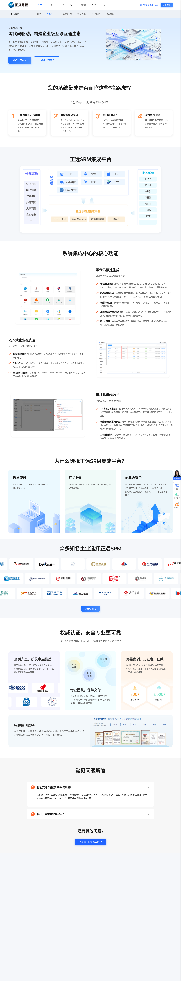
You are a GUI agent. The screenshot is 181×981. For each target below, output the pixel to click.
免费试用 (167, 5)
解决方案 (81, 13)
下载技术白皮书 (47, 60)
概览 (39, 13)
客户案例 (96, 13)
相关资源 (110, 13)
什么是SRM (66, 13)
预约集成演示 (20, 60)
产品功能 (51, 13)
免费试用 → (90, 608)
